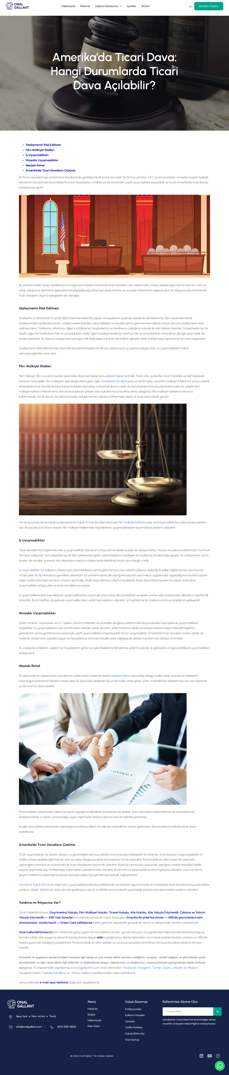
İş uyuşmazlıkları (29, 570)
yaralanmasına (120, 676)
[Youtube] (210, 1056)
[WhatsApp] (220, 1066)
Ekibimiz (85, 6)
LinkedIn (177, 968)
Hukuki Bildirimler (135, 1033)
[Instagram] (218, 1056)
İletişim (145, 6)
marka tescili (47, 922)
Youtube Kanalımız (54, 973)
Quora (167, 968)
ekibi (100, 937)
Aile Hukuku (138, 912)
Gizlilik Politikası (133, 1027)
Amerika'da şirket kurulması (145, 917)
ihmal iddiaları (50, 681)
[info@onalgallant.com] (24, 1028)
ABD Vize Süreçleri (61, 917)
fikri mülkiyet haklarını (132, 522)
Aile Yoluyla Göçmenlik (163, 912)
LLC (60, 623)
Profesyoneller (133, 1009)
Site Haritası (132, 1039)
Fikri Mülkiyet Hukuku (93, 912)
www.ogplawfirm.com (85, 968)
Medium (192, 968)
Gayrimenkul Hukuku (63, 912)
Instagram (144, 968)
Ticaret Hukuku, (119, 912)
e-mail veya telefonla (54, 982)
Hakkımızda (68, 6)
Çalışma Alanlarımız (106, 6)
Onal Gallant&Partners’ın (36, 932)
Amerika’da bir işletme (115, 381)
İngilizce (86, 973)
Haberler (93, 1008)
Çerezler (130, 1021)
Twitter (156, 968)
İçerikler (131, 6)
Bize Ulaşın (94, 1026)
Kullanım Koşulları (135, 1015)
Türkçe (75, 973)
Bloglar (92, 1014)
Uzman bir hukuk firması (34, 884)
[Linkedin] (201, 1056)
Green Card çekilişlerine (76, 922)
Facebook (129, 968)
